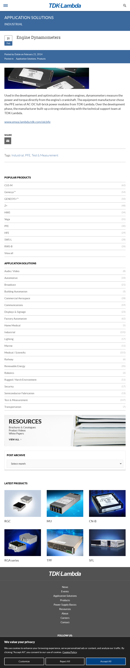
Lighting (65, 339)
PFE (27, 155)
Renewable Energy (65, 366)
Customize (24, 661)
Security (65, 386)
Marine (65, 345)
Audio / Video (65, 271)
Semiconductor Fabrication (65, 393)
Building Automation (65, 291)
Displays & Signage (65, 311)
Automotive (65, 277)
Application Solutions (26, 59)
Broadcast (65, 284)
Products (41, 59)
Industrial (18, 155)
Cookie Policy (69, 652)
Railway (65, 359)
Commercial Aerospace (65, 298)
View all (8, 253)
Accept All (105, 661)
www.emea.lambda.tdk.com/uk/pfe (27, 122)
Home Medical (65, 325)
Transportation (65, 406)
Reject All (65, 661)
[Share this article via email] (7, 140)
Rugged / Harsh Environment (65, 379)
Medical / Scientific (65, 352)
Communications (65, 305)
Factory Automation (65, 318)
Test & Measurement (45, 155)
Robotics (65, 372)
